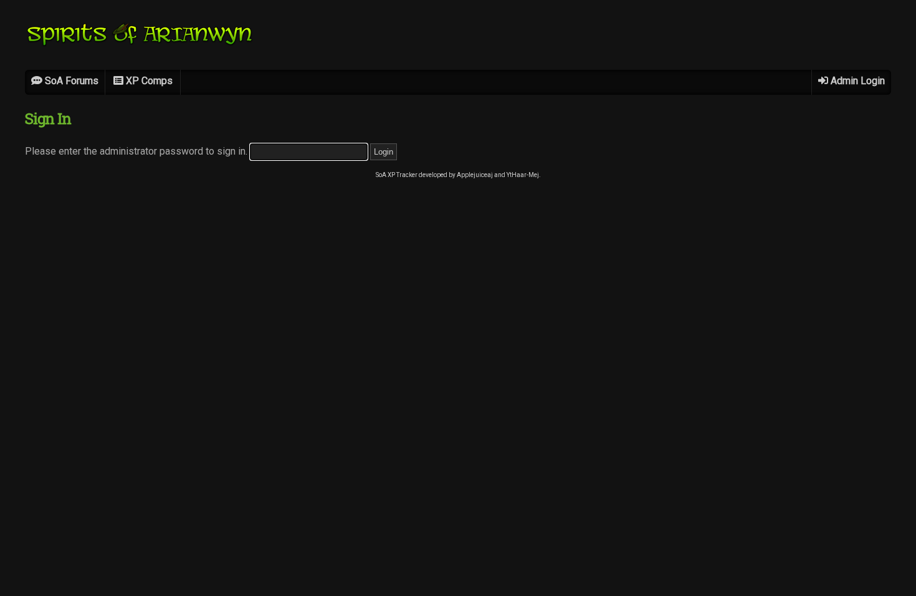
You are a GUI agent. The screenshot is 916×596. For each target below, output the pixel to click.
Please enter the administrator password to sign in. (137, 151)
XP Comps (148, 81)
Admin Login (856, 81)
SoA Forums (70, 81)
